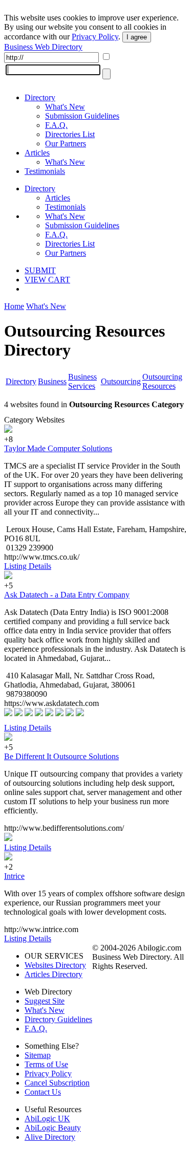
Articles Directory (53, 974)
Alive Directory (50, 1137)
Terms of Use (46, 1064)
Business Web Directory (43, 46)
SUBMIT (40, 270)
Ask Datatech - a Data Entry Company (67, 594)
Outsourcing (121, 381)
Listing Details (27, 566)
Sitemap (38, 1055)
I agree (136, 37)
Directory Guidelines (58, 1019)
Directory (40, 97)
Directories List (70, 134)
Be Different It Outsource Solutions (61, 756)
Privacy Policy (95, 36)
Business (52, 381)
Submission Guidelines (82, 116)
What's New (65, 106)
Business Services (82, 381)
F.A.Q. (56, 125)
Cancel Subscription (57, 1082)
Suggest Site (45, 1001)
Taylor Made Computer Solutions (58, 448)
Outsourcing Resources (162, 381)
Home (14, 306)
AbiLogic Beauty (53, 1127)
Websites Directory (55, 965)
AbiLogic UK (47, 1118)
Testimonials (45, 171)
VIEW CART (47, 279)
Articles (37, 152)
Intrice (14, 876)
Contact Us (43, 1092)
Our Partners (65, 143)
